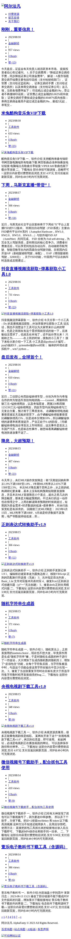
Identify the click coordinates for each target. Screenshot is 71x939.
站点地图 (19, 929)
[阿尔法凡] (11, 6)
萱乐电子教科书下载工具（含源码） (34, 847)
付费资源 (13, 14)
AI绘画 (31, 929)
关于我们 (13, 21)
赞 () (12, 62)
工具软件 (13, 126)
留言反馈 (13, 17)
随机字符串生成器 (17, 603)
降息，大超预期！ (17, 441)
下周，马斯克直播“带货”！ (26, 185)
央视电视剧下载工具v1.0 (23, 686)
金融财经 (13, 43)
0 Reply (12, 56)
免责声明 (43, 929)
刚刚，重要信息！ (17, 29)
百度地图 (6, 929)
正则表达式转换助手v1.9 (23, 524)
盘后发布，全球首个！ (22, 357)
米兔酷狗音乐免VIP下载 (23, 113)
